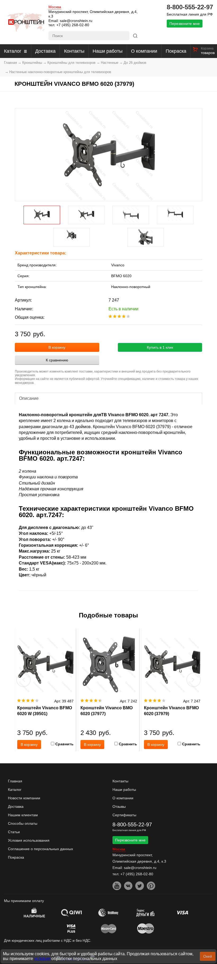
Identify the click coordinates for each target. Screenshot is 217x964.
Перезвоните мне (184, 23)
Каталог (12, 51)
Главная (10, 63)
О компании (144, 51)
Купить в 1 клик (160, 347)
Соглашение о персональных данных (40, 849)
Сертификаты (124, 815)
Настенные (109, 63)
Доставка (45, 51)
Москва (54, 7)
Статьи (14, 832)
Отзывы (119, 806)
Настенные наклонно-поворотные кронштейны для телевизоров (60, 72)
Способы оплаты (22, 823)
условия (42, 958)
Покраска (176, 51)
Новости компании (24, 798)
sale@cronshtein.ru (76, 21)
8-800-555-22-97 (190, 7)
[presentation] (23, 679)
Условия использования (28, 840)
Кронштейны (32, 63)
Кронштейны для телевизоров (71, 63)
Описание (29, 398)
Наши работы (108, 51)
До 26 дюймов (135, 63)
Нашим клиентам (23, 815)
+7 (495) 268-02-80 (72, 25)
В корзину (56, 347)
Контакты (74, 51)
